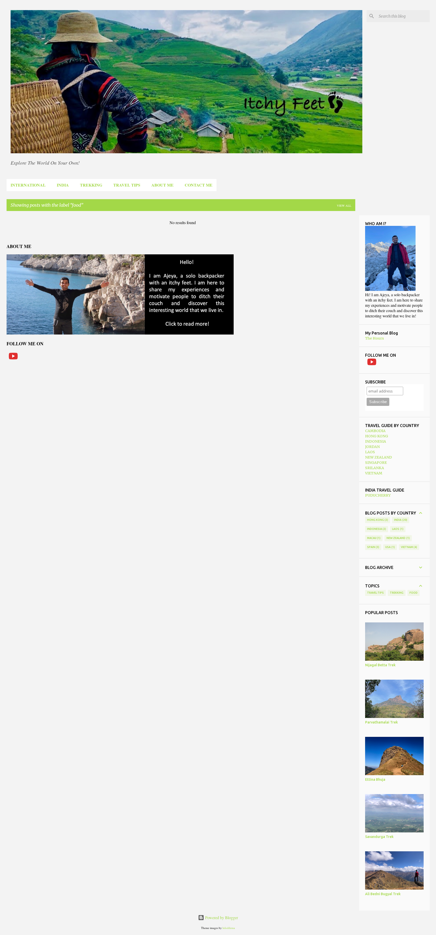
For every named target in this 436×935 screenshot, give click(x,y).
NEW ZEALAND (378, 457)
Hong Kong (377, 519)
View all (344, 205)
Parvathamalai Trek (381, 722)
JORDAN (372, 446)
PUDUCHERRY (378, 495)
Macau (373, 537)
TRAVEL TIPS (126, 185)
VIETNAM (373, 473)
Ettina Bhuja (375, 779)
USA (389, 547)
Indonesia (376, 528)
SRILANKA (374, 468)
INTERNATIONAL (28, 185)
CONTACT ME (198, 185)
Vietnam (408, 547)
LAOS (370, 452)
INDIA (63, 185)
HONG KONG (376, 436)
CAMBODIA (375, 431)
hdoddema (229, 928)
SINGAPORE (376, 462)
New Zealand (398, 537)
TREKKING (91, 185)
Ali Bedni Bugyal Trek (383, 894)
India (400, 519)
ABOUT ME (162, 185)
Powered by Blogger (221, 917)
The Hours (374, 338)
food (414, 592)
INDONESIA (375, 441)
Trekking (396, 592)
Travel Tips (375, 592)
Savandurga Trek (379, 837)
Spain (372, 547)
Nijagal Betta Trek (380, 665)
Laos (397, 528)
